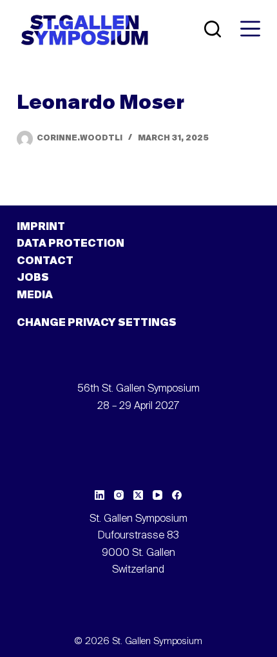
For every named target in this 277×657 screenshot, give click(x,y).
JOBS (33, 278)
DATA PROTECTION (70, 244)
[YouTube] (157, 495)
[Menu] (250, 29)
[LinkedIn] (99, 495)
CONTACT (45, 261)
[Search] (212, 29)
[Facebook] (177, 495)
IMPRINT (41, 227)
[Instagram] (119, 495)
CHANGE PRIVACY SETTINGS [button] (97, 323)
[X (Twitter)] (138, 495)
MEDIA (35, 295)
